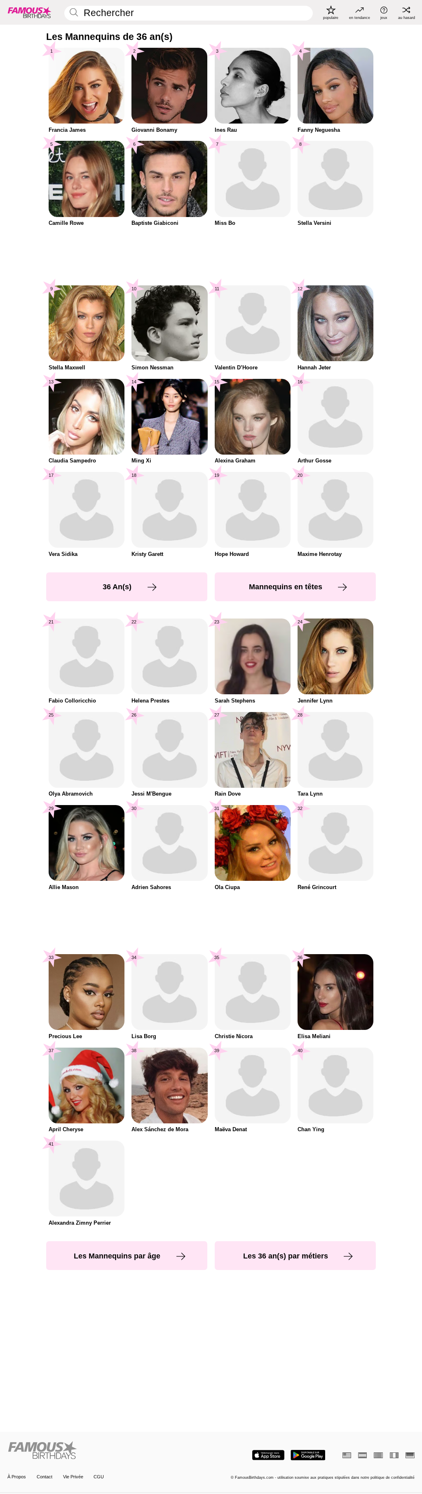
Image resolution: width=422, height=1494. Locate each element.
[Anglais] (346, 1455)
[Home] (107, 1451)
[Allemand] (410, 1455)
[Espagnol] (362, 1455)
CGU (99, 1476)
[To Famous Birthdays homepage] (29, 12)
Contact (44, 1476)
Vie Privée (73, 1476)
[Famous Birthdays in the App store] (268, 1455)
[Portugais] (378, 1455)
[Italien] (394, 1455)
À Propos (16, 1476)
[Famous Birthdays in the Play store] (308, 1455)
